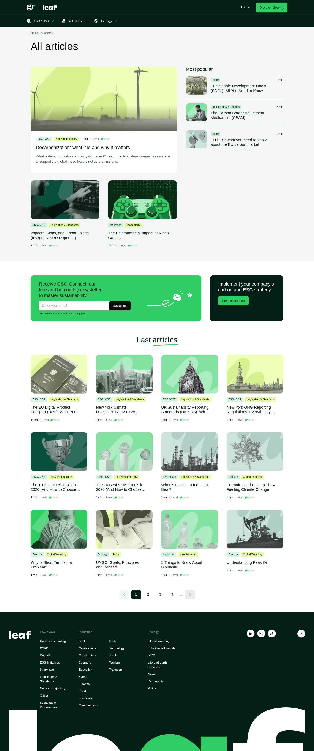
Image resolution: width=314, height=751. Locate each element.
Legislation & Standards (48, 679)
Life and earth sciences (157, 665)
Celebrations (87, 648)
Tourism (114, 662)
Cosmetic (85, 662)
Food (82, 691)
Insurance (85, 698)
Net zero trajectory (52, 688)
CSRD (44, 648)
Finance (84, 684)
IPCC (151, 655)
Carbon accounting (53, 641)
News (151, 674)
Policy (152, 688)
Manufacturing (88, 705)
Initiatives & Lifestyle (161, 648)
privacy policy (80, 313)
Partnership (156, 681)
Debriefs (45, 655)
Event (83, 676)
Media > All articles (42, 33)
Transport (115, 669)
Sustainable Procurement (49, 705)
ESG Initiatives (50, 662)
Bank (82, 641)
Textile (113, 655)
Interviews (47, 669)
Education (85, 669)
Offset (44, 695)
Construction (87, 655)
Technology (117, 648)
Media (113, 641)
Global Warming (159, 641)
